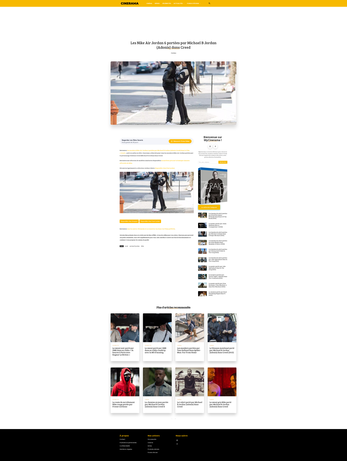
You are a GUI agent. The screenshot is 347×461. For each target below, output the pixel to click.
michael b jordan (135, 246)
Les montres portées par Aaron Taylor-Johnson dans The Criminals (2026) (218, 276)
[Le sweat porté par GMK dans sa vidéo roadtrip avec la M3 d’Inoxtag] (157, 327)
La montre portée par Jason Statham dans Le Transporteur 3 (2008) (217, 225)
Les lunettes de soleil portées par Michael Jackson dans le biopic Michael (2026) (218, 233)
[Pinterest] (215, 146)
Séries (150, 446)
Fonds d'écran (153, 452)
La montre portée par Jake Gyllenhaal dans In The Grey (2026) (217, 267)
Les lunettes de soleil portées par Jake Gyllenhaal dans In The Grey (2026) (218, 259)
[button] (209, 3)
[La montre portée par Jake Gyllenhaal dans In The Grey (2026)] (202, 268)
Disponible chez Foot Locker (150, 221)
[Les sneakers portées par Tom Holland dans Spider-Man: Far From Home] (189, 327)
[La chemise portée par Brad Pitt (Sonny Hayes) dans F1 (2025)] (202, 293)
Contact (122, 439)
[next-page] (175, 418)
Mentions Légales (126, 449)
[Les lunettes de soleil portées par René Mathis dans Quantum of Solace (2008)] (202, 242)
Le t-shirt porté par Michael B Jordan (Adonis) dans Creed (189, 404)
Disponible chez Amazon (129, 221)
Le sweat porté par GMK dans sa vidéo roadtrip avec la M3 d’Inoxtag (155, 350)
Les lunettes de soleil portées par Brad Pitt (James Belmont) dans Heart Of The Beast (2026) (218, 216)
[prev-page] (172, 418)
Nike (142, 246)
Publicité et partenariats (128, 442)
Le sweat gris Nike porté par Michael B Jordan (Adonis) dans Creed (220, 404)
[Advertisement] (173, 25)
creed (126, 246)
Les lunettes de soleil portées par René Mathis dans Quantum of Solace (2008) (218, 242)
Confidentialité (125, 446)
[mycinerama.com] (130, 3)
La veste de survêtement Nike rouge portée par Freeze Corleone (123, 404)
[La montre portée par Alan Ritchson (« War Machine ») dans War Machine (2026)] (202, 285)
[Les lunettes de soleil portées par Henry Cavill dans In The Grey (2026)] (202, 251)
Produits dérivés (153, 449)
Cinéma (173, 53)
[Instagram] (210, 146)
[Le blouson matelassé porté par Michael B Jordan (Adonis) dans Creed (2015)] (222, 327)
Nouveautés (152, 439)
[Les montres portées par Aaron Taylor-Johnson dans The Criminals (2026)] (202, 276)
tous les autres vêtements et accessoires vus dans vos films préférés (151, 229)
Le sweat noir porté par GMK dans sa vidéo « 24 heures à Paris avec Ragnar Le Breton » (123, 351)
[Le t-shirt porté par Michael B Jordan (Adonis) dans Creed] (189, 381)
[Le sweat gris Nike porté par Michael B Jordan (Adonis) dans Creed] (222, 381)
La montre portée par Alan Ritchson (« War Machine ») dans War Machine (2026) (218, 285)
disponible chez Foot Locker (165, 168)
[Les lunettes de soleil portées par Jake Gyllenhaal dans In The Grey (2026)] (202, 259)
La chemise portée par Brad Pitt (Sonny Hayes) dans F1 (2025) (218, 293)
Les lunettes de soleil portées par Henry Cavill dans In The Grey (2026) (218, 250)
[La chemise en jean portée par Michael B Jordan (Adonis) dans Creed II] (157, 381)
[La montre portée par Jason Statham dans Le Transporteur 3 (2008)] (202, 225)
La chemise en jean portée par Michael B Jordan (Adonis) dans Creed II (156, 404)
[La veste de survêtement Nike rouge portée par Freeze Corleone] (125, 381)
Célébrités (115, 345)
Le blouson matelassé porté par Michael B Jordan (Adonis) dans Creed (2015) (221, 350)
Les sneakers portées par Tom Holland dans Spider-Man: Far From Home (189, 350)
